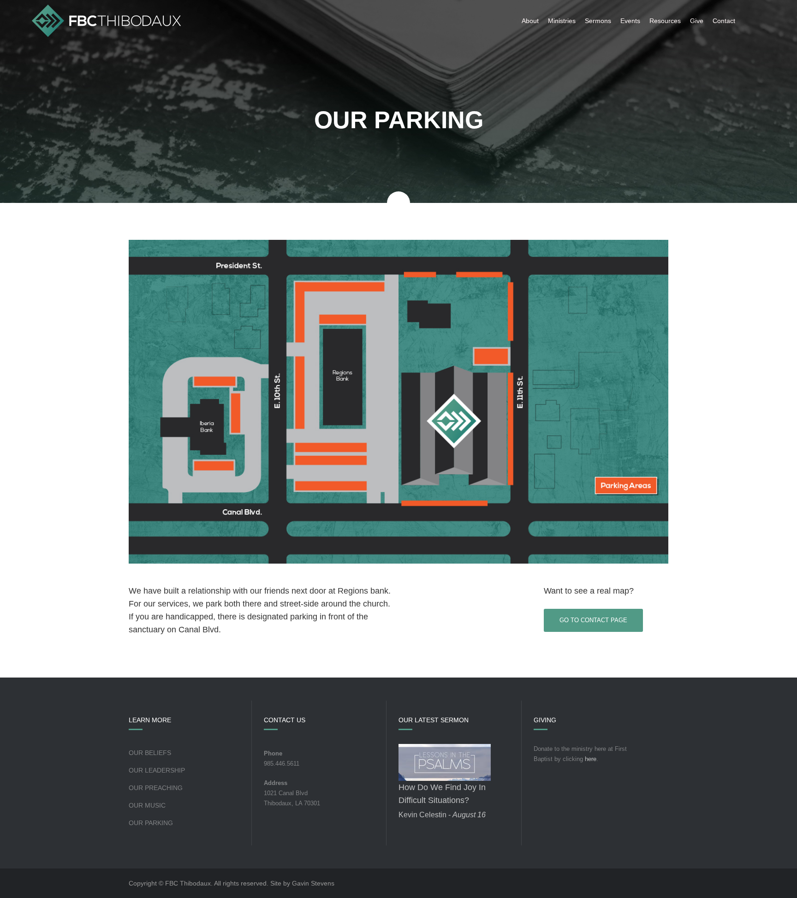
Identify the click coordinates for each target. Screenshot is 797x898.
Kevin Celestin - (442, 815)
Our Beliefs (150, 752)
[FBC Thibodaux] (106, 21)
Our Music (147, 805)
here (590, 758)
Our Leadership (157, 770)
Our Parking (151, 823)
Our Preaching (156, 787)
